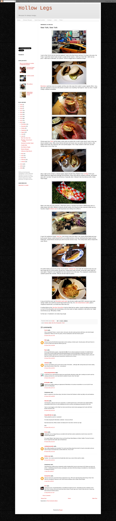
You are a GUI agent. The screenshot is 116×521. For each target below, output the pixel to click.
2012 (21, 120)
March (22, 157)
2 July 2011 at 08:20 (49, 481)
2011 (21, 122)
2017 (21, 110)
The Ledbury (30, 84)
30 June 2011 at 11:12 (49, 427)
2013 (21, 118)
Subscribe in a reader (23, 185)
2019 (21, 106)
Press (61, 20)
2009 (21, 166)
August (23, 132)
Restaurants (58, 322)
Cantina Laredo (30, 75)
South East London (40, 20)
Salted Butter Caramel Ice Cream (30, 93)
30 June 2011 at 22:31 (49, 460)
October (23, 128)
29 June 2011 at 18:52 (49, 368)
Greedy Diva (47, 475)
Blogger (61, 510)
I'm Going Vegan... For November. (31, 68)
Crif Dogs (86, 173)
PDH (45, 340)
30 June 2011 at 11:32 (49, 441)
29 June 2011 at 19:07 (49, 378)
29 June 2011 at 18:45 (49, 358)
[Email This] (60, 321)
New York (54, 322)
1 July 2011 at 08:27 (49, 471)
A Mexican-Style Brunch (26, 151)
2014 (21, 116)
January (23, 161)
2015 (21, 114)
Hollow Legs (35, 8)
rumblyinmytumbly (48, 446)
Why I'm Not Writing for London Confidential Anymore (27, 64)
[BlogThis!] (62, 321)
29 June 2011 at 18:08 (49, 345)
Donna (46, 432)
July (22, 134)
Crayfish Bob (24, 145)
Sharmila (46, 400)
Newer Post (43, 498)
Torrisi (52, 141)
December (23, 124)
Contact (49, 20)
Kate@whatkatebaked (49, 372)
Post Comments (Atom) (52, 501)
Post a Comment (46, 495)
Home (18, 20)
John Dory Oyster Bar (57, 307)
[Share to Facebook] (65, 321)
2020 (21, 104)
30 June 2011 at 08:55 (49, 396)
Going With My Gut (48, 415)
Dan (45, 485)
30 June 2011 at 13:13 (49, 451)
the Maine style (53, 208)
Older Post (94, 498)
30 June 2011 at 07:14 (49, 387)
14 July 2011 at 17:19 (49, 492)
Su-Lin (45, 330)
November (23, 126)
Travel (63, 322)
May (22, 153)
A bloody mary (72, 268)
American (46, 322)
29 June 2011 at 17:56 (49, 335)
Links (55, 20)
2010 (21, 164)
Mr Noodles (47, 382)
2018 (21, 108)
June (22, 136)
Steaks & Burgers (25, 149)
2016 (21, 112)
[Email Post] (57, 320)
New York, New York (25, 138)
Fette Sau (59, 236)
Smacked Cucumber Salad (27, 143)
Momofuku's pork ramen (61, 301)
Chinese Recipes (27, 20)
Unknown (46, 362)
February (23, 159)
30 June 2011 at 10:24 (49, 410)
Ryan (45, 350)
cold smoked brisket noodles (82, 302)
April (22, 155)
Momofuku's (44, 86)
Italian (50, 322)
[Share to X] (63, 321)
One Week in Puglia (25, 147)
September (24, 130)
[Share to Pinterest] (67, 321)
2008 (21, 168)
